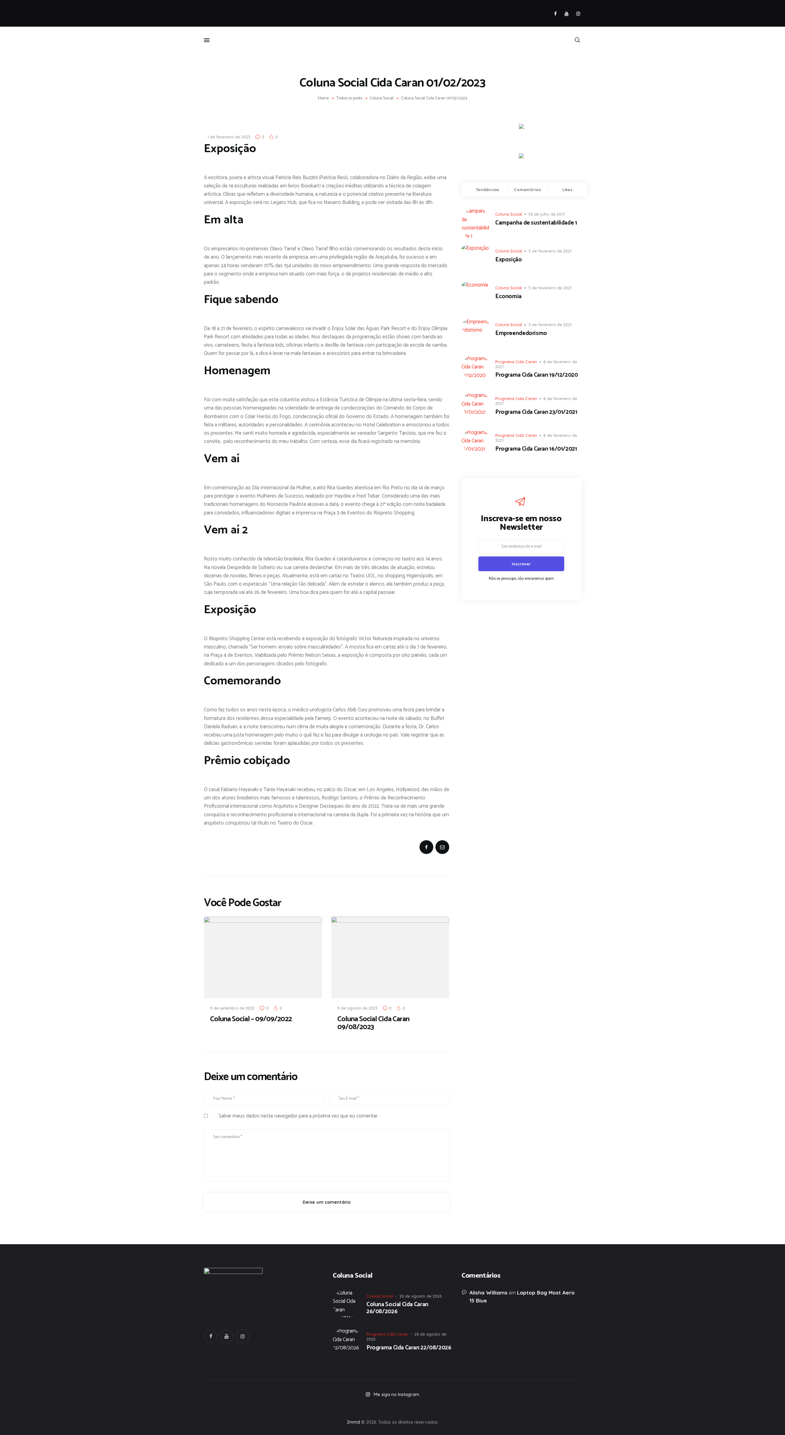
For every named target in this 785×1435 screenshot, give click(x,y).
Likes (567, 189)
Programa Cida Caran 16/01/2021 (536, 449)
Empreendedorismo (521, 333)
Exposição (508, 260)
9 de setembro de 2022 (232, 1008)
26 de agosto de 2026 (421, 1296)
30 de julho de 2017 (546, 214)
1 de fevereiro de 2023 (228, 136)
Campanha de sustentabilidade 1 (536, 223)
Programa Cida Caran (516, 361)
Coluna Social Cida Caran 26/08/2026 (397, 1308)
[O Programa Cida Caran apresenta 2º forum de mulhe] (317, 1407)
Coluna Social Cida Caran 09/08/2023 (373, 1023)
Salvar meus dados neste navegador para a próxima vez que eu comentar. (298, 1116)
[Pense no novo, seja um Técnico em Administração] (468, 1407)
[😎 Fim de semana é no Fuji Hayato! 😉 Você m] (392, 1407)
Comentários (527, 189)
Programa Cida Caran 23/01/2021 (536, 412)
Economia (508, 296)
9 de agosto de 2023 (357, 1008)
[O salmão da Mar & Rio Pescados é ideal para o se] (543, 1407)
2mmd (353, 1422)
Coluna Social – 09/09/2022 (251, 1019)
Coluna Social (381, 98)
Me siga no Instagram (396, 1394)
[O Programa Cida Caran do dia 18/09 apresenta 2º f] (241, 1407)
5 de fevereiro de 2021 (550, 250)
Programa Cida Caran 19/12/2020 (536, 375)
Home (323, 98)
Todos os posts (349, 98)
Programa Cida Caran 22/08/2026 (408, 1348)
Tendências (488, 189)
